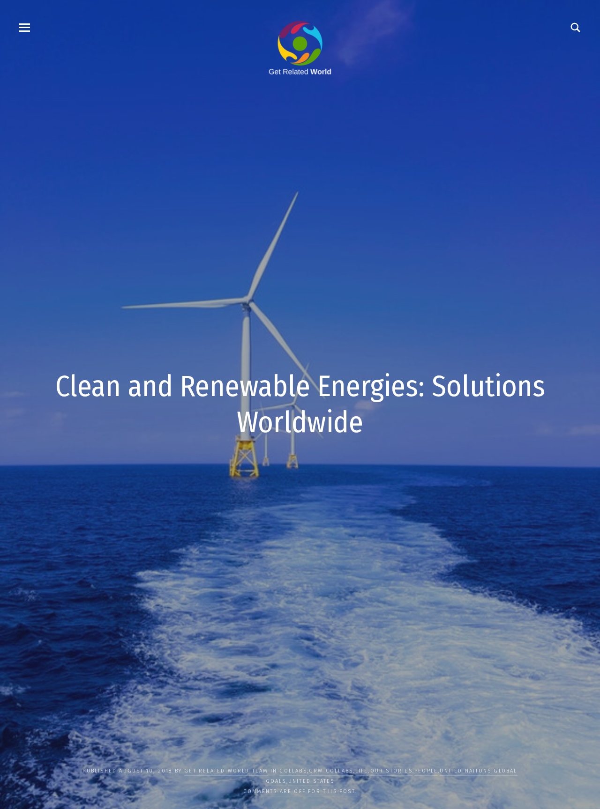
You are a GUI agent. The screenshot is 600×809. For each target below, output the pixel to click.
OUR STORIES (391, 771)
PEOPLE (426, 771)
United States (311, 781)
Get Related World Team (226, 771)
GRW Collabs (331, 771)
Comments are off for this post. (300, 791)
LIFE (361, 771)
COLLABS (293, 771)
